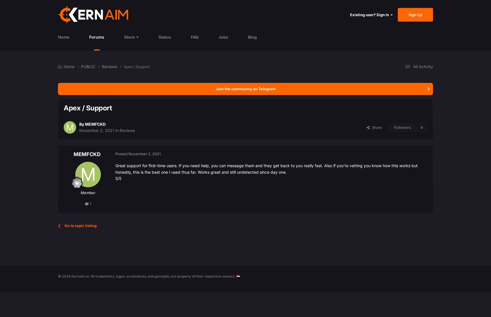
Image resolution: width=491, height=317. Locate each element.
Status (165, 37)
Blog (252, 37)
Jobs (223, 37)
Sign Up (415, 14)
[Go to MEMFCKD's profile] (70, 127)
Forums (96, 37)
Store (129, 37)
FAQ (195, 37)
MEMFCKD (95, 124)
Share (376, 127)
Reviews (127, 130)
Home (63, 37)
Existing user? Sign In (370, 14)
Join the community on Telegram (246, 89)
